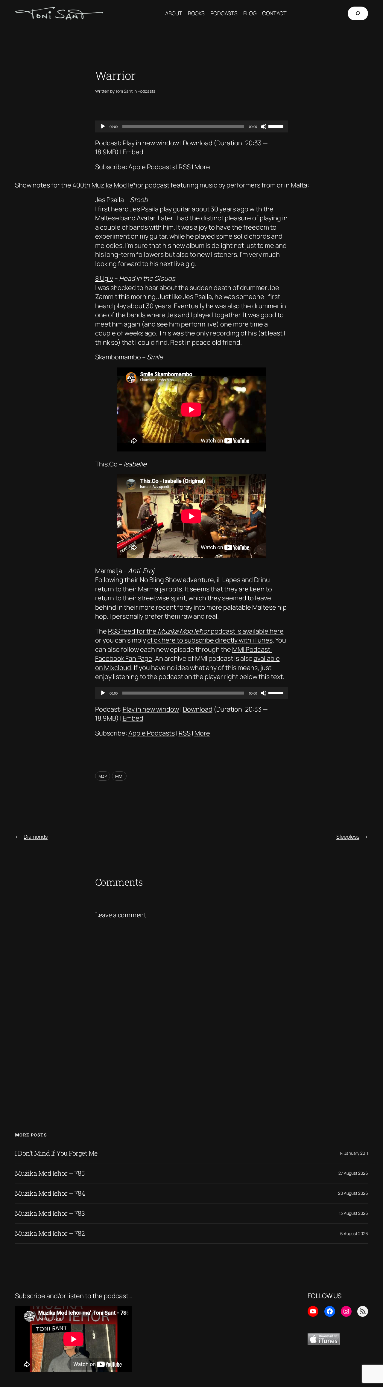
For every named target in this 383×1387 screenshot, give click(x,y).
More (202, 166)
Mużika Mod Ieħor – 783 (50, 1213)
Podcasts (146, 91)
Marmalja (108, 570)
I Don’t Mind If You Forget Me (56, 1153)
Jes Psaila (109, 199)
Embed (133, 151)
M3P (102, 776)
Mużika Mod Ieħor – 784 (50, 1193)
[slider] (276, 125)
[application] (191, 126)
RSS (185, 166)
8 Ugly (104, 278)
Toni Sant (124, 91)
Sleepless (347, 836)
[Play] (103, 126)
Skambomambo (118, 357)
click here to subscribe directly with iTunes (210, 640)
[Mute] (264, 126)
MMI (119, 776)
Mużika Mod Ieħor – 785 (49, 1173)
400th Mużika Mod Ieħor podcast (120, 185)
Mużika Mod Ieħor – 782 (50, 1233)
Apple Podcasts (151, 166)
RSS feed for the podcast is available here (196, 631)
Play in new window (151, 142)
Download (197, 142)
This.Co (106, 464)
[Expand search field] (358, 14)
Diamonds (36, 836)
